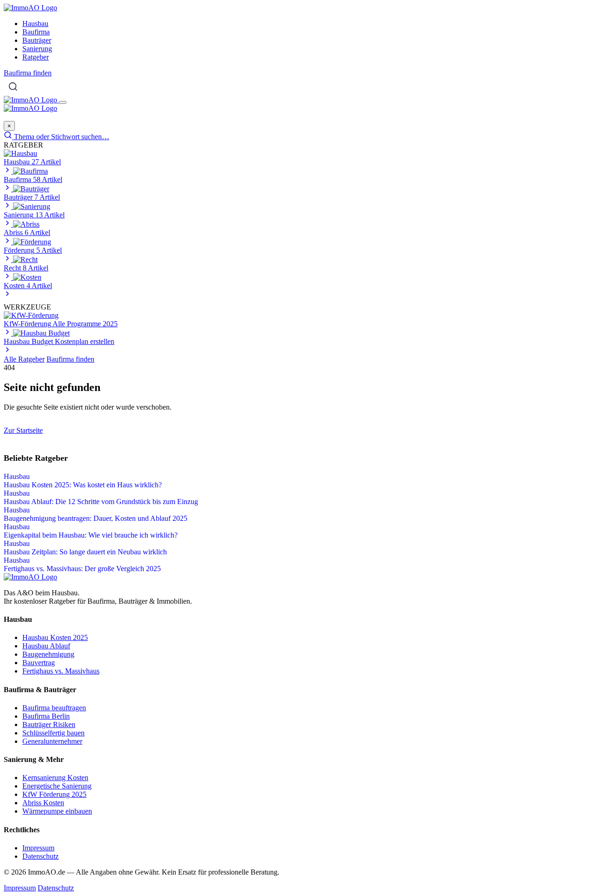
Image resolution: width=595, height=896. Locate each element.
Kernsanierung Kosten (55, 777)
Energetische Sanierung (57, 786)
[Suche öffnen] (13, 86)
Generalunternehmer (52, 741)
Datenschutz (40, 856)
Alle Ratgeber (24, 359)
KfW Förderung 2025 (54, 794)
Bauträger (36, 40)
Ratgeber (35, 57)
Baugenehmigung (48, 654)
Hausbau (35, 23)
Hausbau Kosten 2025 (55, 637)
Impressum (38, 848)
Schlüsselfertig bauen (53, 733)
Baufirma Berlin (46, 716)
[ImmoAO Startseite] (30, 8)
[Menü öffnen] (62, 102)
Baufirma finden (28, 73)
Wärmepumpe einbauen (57, 811)
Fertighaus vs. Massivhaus (60, 671)
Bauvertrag (38, 663)
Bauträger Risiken (48, 724)
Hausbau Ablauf (46, 646)
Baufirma (36, 32)
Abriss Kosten (43, 803)
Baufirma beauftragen (54, 708)
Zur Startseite (23, 430)
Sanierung (37, 49)
